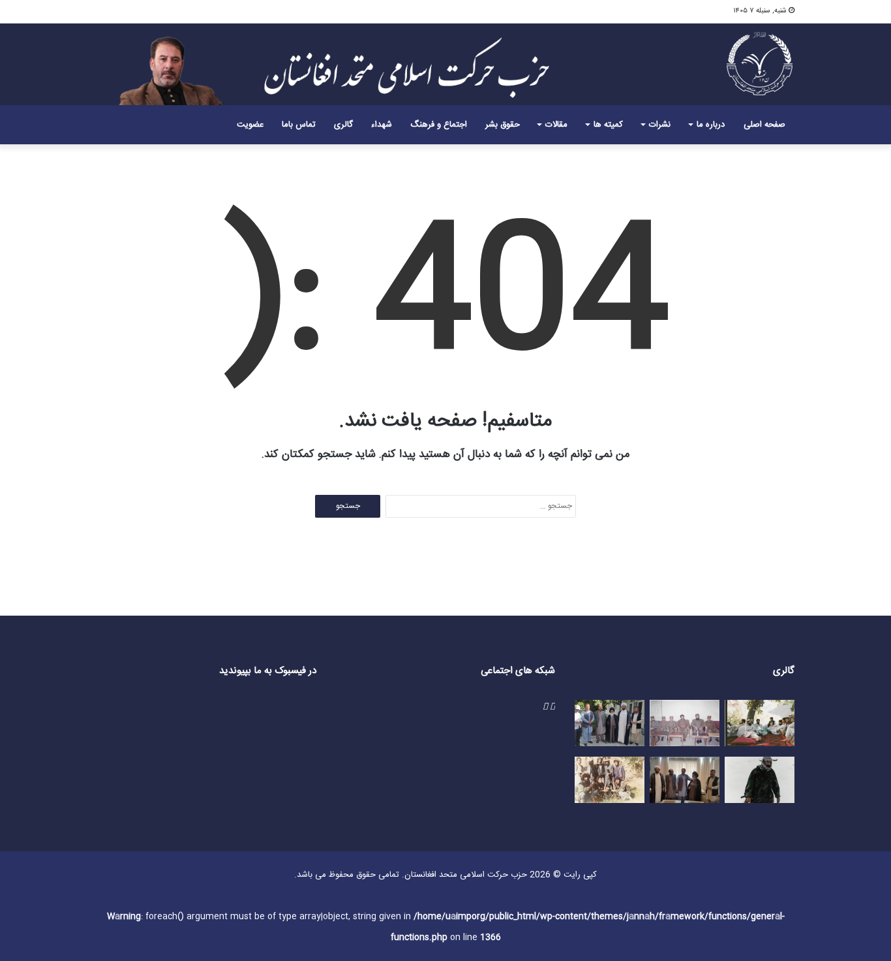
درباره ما (711, 125)
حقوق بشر (502, 125)
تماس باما (299, 125)
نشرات (660, 125)
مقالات (556, 125)
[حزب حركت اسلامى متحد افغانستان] (759, 63)
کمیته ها (608, 125)
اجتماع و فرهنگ (438, 125)
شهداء (381, 125)
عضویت (250, 125)
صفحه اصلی (764, 125)
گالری (343, 125)
